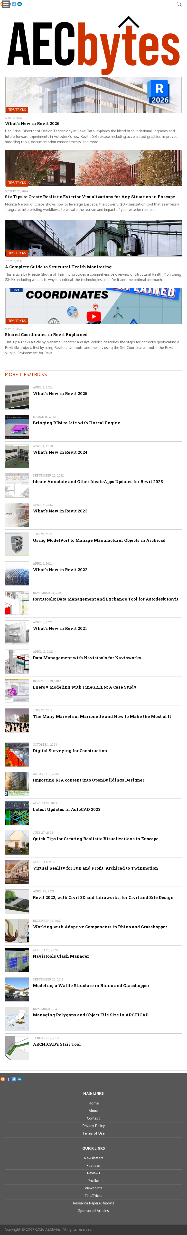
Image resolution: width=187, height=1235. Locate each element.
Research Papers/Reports (93, 1203)
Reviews (93, 1173)
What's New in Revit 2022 (60, 569)
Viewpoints (94, 1188)
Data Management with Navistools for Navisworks (87, 657)
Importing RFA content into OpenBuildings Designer (88, 780)
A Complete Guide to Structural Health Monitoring (58, 267)
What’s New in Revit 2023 (60, 511)
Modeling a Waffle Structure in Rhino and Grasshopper (91, 985)
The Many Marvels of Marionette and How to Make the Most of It (102, 716)
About (94, 1111)
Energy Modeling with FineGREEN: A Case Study (85, 687)
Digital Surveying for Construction (70, 750)
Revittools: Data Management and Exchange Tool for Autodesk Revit (105, 599)
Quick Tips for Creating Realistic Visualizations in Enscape (96, 838)
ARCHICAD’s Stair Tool (57, 1044)
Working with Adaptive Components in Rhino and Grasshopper (100, 927)
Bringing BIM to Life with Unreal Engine (76, 423)
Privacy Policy (93, 1126)
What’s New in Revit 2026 (32, 123)
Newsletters (93, 1158)
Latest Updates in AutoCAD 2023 (67, 809)
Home (94, 1103)
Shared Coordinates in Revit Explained (46, 334)
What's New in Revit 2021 (60, 628)
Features (93, 1165)
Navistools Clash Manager (61, 956)
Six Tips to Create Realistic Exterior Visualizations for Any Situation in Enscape (90, 196)
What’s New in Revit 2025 (60, 393)
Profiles (93, 1180)
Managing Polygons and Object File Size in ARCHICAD (91, 1015)
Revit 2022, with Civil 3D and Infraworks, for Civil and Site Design (103, 897)
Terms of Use (93, 1133)
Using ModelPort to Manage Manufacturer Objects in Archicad (99, 540)
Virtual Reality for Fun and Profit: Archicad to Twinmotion (95, 868)
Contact (93, 1118)
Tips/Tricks (93, 1196)
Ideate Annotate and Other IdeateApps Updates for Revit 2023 (98, 481)
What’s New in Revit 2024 (60, 452)
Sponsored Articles (93, 1211)
